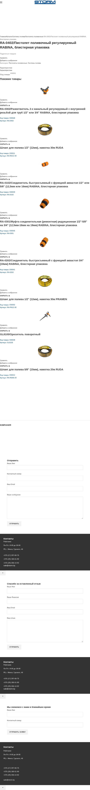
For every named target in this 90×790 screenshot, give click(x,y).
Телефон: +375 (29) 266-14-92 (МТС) (18, 405)
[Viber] (9, 56)
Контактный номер (14, 474)
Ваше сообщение (14, 495)
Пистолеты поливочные (34, 36)
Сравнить (3, 58)
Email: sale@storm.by (11, 415)
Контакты (3, 439)
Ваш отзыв (11, 618)
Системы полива (18, 36)
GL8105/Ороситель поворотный (20, 334)
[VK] (6, 56)
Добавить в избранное (8, 60)
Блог (2, 437)
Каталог (9, 36)
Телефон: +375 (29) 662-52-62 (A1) (17, 395)
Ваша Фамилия (13, 597)
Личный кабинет (6, 441)
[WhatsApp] (5, 56)
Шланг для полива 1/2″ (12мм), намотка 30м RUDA (31, 147)
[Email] (2, 56)
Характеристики (6, 68)
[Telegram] (7, 56)
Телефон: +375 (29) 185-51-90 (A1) (17, 402)
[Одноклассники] (3, 56)
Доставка (3, 446)
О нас (2, 434)
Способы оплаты (6, 448)
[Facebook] (0, 56)
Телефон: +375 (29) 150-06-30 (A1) (17, 399)
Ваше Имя (11, 463)
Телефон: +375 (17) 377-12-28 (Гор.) (18, 408)
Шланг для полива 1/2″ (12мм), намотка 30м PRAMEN (33, 299)
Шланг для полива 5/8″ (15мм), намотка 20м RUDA (31, 369)
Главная (3, 36)
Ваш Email (11, 484)
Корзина (3, 444)
